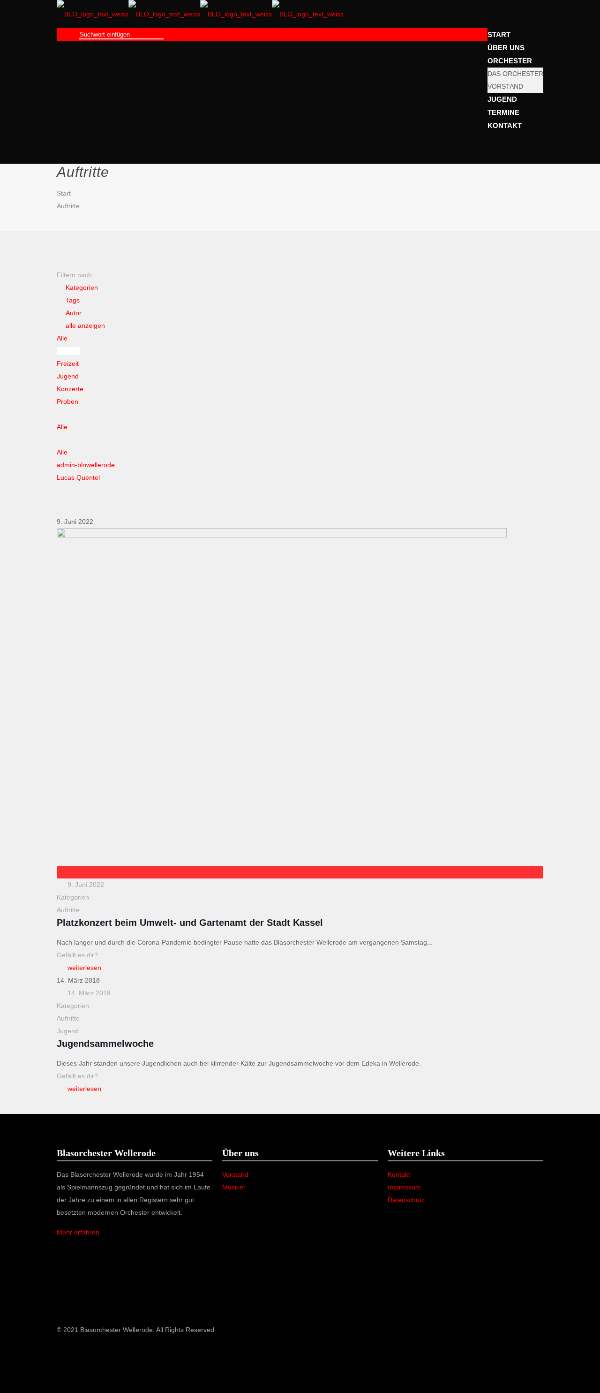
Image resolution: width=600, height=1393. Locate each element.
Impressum (404, 1187)
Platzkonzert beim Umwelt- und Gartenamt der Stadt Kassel (190, 922)
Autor (74, 313)
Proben (67, 401)
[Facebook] (61, 1342)
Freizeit (68, 363)
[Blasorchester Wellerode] (200, 14)
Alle (62, 338)
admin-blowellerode (86, 465)
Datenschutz (406, 1200)
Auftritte (68, 206)
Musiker (234, 1187)
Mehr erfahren (78, 1232)
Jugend (68, 376)
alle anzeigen (85, 325)
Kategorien (82, 287)
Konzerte (70, 389)
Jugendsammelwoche (105, 1043)
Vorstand (235, 1174)
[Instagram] (61, 1367)
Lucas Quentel (78, 477)
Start (64, 193)
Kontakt (399, 1174)
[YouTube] (61, 1355)
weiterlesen (84, 967)
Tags (73, 300)
